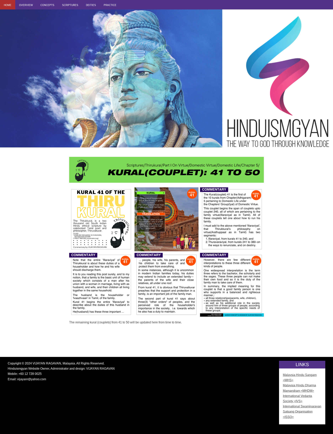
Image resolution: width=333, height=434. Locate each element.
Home (7, 5)
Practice (110, 5)
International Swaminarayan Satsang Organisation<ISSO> (302, 411)
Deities (91, 5)
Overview (26, 5)
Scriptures (70, 5)
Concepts (47, 5)
